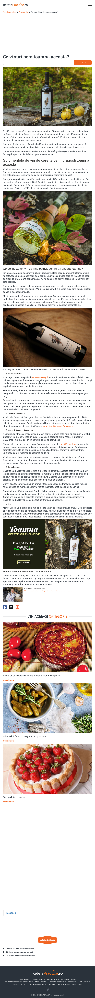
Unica (80, 982)
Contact (74, 979)
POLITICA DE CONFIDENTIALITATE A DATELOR (19, 982)
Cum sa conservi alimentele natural (20, 948)
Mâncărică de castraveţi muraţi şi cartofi (24, 736)
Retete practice (9, 12)
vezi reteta (9, 680)
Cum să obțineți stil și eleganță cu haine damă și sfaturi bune (48, 591)
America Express (64, 984)
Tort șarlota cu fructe (14, 797)
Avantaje (87, 982)
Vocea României (50, 984)
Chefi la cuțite (77, 984)
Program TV (72, 982)
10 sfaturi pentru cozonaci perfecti (19, 952)
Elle (25, 984)
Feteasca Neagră (39, 377)
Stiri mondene (18, 984)
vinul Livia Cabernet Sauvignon (58, 426)
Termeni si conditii (24, 979)
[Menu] (90, 4)
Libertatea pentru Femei (57, 982)
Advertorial (23, 12)
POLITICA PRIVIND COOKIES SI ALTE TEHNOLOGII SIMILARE (51, 979)
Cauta (83, 62)
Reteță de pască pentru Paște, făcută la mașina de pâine (31, 675)
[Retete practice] (15, 4)
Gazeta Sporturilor (36, 984)
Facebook (11, 912)
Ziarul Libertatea (41, 982)
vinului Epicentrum (67, 444)
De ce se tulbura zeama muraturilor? (20, 956)
